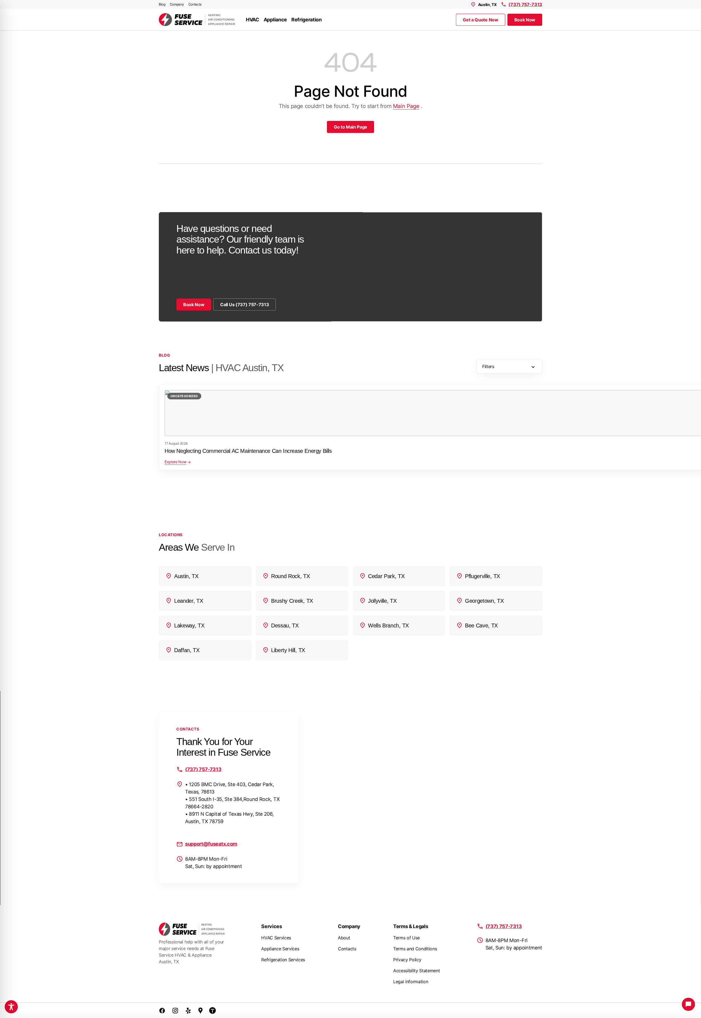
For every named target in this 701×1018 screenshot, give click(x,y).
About (344, 937)
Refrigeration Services (283, 959)
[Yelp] (188, 1010)
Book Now (524, 19)
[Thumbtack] (212, 1010)
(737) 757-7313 (525, 4)
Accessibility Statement (416, 970)
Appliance (275, 19)
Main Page (406, 106)
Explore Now (175, 461)
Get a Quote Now (480, 19)
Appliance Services (280, 948)
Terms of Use (406, 937)
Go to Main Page (350, 127)
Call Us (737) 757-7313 (244, 304)
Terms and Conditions (415, 948)
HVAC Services (276, 937)
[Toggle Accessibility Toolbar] (11, 1007)
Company (177, 4)
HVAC (252, 19)
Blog (162, 4)
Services (271, 926)
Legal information (410, 981)
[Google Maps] (200, 1010)
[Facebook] (162, 1010)
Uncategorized (184, 396)
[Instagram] (175, 1010)
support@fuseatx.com (211, 844)
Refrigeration (306, 19)
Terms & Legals (410, 926)
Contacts (195, 4)
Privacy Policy (407, 959)
